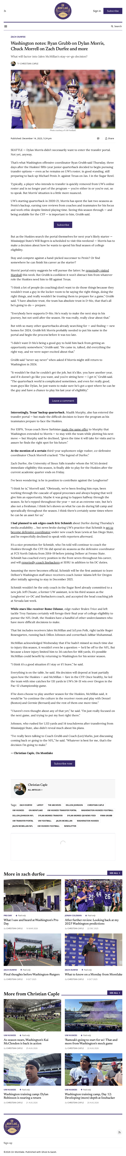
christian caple (95, 805)
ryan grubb (106, 815)
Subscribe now (63, 763)
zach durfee (18, 36)
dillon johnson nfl (23, 815)
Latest (40, 805)
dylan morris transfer (50, 815)
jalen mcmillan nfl (22, 826)
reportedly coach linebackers (41, 562)
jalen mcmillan (64, 820)
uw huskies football (48, 826)
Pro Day (8, 915)
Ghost (44, 1151)
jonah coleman (73, 915)
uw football (44, 820)
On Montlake (17, 1151)
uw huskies (18, 810)
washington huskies (88, 820)
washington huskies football (97, 810)
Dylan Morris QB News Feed (81, 815)
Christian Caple (29, 63)
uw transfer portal (22, 820)
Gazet (53, 1151)
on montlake (36, 810)
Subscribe (63, 225)
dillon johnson (74, 805)
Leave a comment (63, 400)
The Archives (54, 805)
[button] (8, 1143)
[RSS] (5, 11)
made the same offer (74, 429)
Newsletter (70, 826)
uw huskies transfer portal (62, 810)
